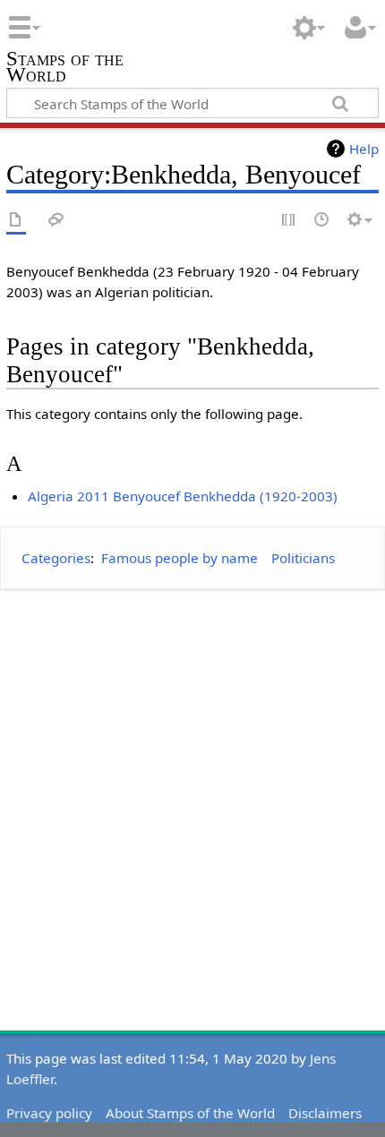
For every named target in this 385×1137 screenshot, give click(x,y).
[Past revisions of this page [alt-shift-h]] (322, 220)
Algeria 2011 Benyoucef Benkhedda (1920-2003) (183, 496)
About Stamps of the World (190, 1113)
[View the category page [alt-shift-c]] (16, 220)
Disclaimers (325, 1113)
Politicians (303, 558)
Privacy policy (49, 1113)
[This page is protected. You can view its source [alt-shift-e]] (289, 220)
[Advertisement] (192, 797)
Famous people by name (179, 558)
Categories (55, 558)
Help (364, 149)
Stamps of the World (65, 68)
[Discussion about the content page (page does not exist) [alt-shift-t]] (56, 220)
